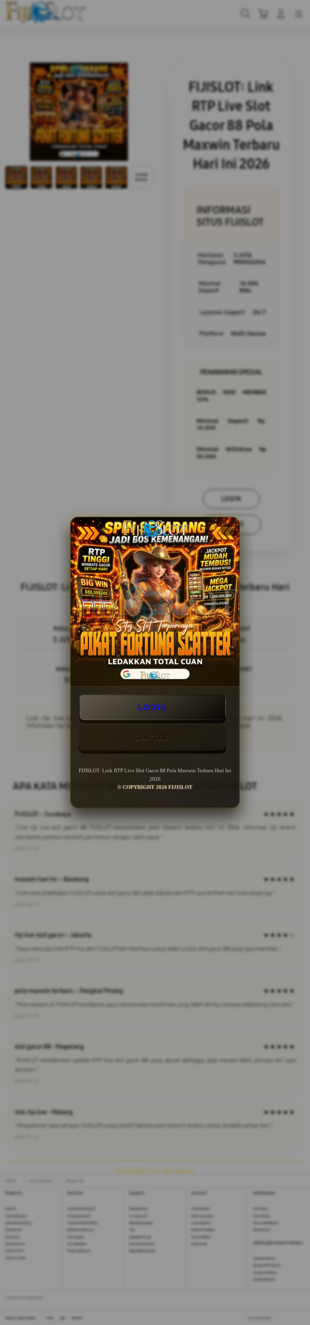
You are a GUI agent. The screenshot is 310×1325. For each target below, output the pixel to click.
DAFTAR (152, 737)
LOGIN (152, 707)
